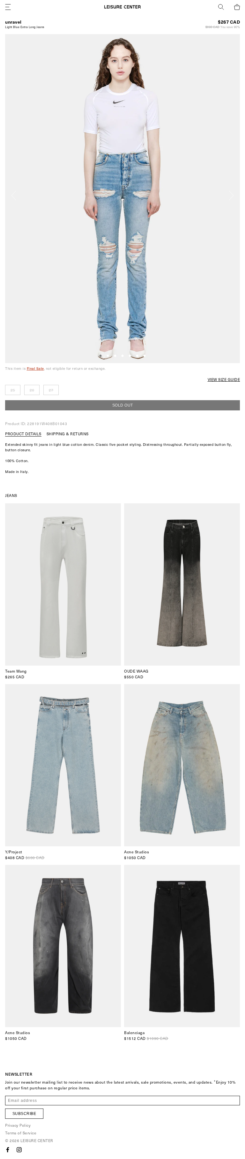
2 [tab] (108, 356)
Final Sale (35, 368)
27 (51, 390)
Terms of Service (20, 1133)
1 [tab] (100, 356)
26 (32, 390)
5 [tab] (130, 356)
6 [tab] (137, 356)
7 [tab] (144, 356)
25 (13, 390)
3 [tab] (115, 356)
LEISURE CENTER (36, 1140)
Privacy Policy (18, 1125)
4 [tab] (122, 356)
